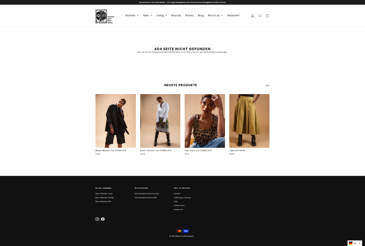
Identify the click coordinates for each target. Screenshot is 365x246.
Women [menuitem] (130, 15)
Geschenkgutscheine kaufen (147, 193)
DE (355, 243)
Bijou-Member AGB (103, 201)
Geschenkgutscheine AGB (146, 197)
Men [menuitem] (146, 15)
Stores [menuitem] (189, 15)
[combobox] (354, 243)
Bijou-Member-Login (104, 193)
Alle (267, 85)
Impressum (178, 209)
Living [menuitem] (160, 15)
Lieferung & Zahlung (182, 197)
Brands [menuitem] (176, 15)
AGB (175, 201)
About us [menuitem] (214, 15)
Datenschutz (179, 205)
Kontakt (177, 193)
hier (193, 52)
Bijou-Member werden (105, 197)
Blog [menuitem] (201, 15)
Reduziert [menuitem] (234, 15)
